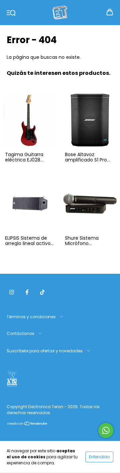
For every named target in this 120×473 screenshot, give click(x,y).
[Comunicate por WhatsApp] (105, 430)
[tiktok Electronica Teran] (42, 292)
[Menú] (11, 12)
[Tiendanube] (27, 424)
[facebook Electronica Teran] (27, 292)
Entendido (99, 457)
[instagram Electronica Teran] (12, 292)
